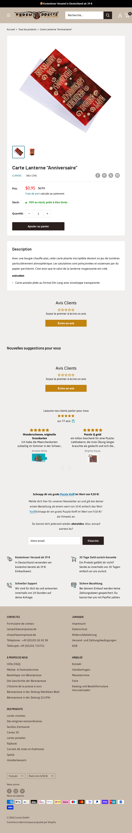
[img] (66, 416)
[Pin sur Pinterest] (104, 175)
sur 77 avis (63, 421)
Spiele (10, 754)
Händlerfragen (81, 669)
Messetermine (80, 675)
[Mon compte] (120, 15)
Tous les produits (27, 29)
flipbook (12, 743)
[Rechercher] (107, 15)
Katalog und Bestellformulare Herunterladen (90, 688)
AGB (74, 645)
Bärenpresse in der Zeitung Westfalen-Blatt (33, 691)
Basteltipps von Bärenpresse (24, 675)
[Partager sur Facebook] (97, 175)
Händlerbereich (16, 760)
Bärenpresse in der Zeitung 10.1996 (28, 697)
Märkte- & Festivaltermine (22, 669)
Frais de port (32, 193)
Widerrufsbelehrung (84, 634)
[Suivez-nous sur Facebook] (9, 791)
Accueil (11, 29)
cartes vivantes (16, 715)
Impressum (79, 623)
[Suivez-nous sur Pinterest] (22, 791)
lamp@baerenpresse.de (21, 629)
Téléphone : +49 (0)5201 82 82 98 (27, 640)
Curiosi (16, 175)
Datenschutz (79, 629)
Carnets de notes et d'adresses (25, 749)
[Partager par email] (117, 175)
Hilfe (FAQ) (13, 663)
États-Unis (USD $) (38, 776)
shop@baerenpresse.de (21, 634)
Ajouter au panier (38, 226)
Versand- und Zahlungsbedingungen (94, 640)
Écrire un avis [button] (66, 323)
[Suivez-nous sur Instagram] (15, 791)
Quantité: (17, 213)
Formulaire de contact (20, 623)
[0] (127, 15)
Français (13, 776)
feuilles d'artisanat (18, 726)
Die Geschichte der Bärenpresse (26, 680)
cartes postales (16, 737)
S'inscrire (93, 540)
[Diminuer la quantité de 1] (29, 213)
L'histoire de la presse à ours (24, 686)
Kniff (32, 511)
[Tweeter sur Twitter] (110, 175)
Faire (75, 680)
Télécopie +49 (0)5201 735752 (25, 645)
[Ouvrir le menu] (8, 15)
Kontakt (76, 663)
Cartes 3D (13, 732)
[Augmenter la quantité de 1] (47, 213)
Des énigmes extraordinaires (24, 721)
